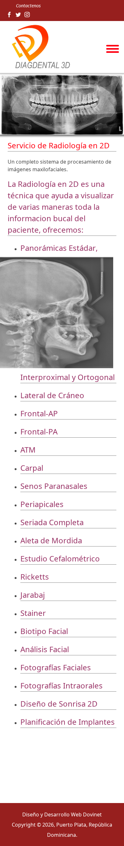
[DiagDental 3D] (39, 47)
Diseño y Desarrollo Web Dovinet (62, 814)
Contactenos (28, 6)
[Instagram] (27, 14)
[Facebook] (9, 14)
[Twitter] (18, 14)
